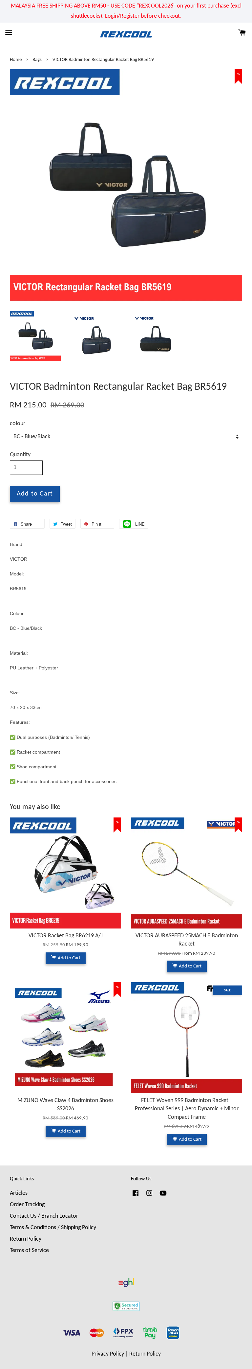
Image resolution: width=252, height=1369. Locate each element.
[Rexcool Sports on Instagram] (149, 1196)
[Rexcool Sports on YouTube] (163, 1196)
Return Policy (25, 1239)
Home (16, 59)
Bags (37, 59)
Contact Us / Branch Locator (44, 1216)
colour (17, 424)
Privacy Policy (108, 1354)
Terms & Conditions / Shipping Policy (53, 1228)
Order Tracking (27, 1205)
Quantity (20, 455)
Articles (19, 1193)
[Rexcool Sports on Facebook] (135, 1196)
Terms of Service (29, 1250)
